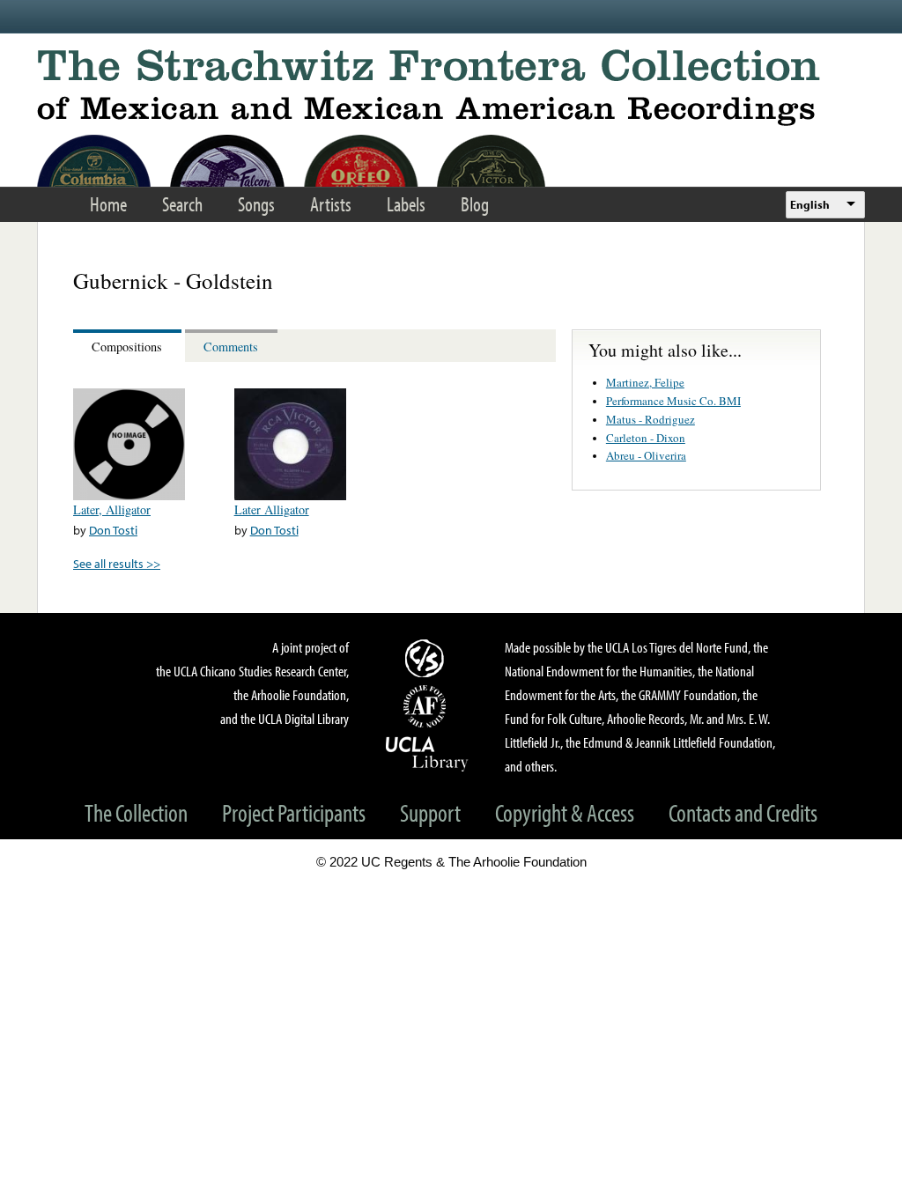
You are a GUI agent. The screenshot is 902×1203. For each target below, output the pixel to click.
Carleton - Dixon (645, 438)
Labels (406, 204)
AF (427, 706)
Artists (330, 204)
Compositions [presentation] (127, 346)
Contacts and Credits (743, 812)
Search (182, 204)
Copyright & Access (564, 812)
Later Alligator (271, 509)
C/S (427, 658)
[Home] (451, 87)
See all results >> (116, 563)
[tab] (129, 345)
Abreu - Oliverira (646, 455)
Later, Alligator (112, 509)
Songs (256, 204)
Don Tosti (113, 529)
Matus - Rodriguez (650, 419)
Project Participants (294, 812)
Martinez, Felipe (645, 382)
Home (108, 204)
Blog (475, 204)
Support (430, 812)
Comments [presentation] (230, 346)
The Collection (136, 812)
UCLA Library (427, 753)
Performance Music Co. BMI (673, 401)
